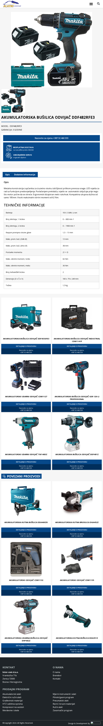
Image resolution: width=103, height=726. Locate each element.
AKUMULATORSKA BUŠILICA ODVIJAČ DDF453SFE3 (26, 338)
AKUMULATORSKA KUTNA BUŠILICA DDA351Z (77, 638)
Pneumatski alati (60, 700)
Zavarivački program (62, 710)
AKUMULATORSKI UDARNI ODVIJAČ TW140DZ (26, 454)
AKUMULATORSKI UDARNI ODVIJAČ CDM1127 (26, 396)
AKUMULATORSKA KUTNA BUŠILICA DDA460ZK (26, 522)
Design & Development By (79, 723)
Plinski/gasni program (63, 697)
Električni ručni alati (12, 697)
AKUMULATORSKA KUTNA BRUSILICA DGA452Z (77, 522)
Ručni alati (58, 707)
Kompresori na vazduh (13, 707)
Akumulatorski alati (12, 694)
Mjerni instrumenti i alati (64, 694)
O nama (56, 672)
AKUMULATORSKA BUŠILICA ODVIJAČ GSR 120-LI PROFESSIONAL (77, 397)
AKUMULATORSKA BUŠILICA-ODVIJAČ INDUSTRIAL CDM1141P (77, 339)
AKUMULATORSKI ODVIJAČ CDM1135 (77, 580)
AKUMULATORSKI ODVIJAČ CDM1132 (26, 580)
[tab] (7, 174)
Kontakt (56, 678)
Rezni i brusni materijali (64, 703)
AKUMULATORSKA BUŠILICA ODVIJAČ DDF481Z (77, 454)
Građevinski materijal (12, 700)
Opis (7, 174)
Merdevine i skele (11, 710)
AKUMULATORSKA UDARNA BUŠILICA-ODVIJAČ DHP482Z (26, 639)
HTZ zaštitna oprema (13, 703)
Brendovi (57, 675)
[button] (91, 4)
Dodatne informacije (24, 174)
